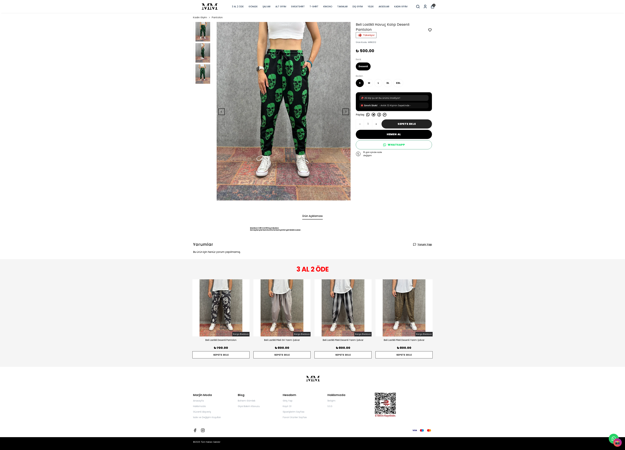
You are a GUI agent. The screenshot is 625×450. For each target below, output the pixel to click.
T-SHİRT (314, 6)
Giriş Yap (287, 400)
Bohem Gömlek (246, 400)
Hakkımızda (199, 406)
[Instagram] (203, 430)
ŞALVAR (267, 6)
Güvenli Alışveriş (202, 411)
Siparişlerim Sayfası (293, 411)
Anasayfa (198, 400)
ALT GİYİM (280, 6)
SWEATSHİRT (298, 6)
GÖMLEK (253, 6)
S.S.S (329, 406)
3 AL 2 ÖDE (238, 6)
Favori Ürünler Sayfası (295, 417)
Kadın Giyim (200, 17)
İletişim (331, 400)
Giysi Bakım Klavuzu (249, 406)
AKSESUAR (384, 6)
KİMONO (327, 6)
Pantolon (217, 17)
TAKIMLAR (342, 6)
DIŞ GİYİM (358, 6)
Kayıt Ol (287, 406)
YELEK (371, 6)
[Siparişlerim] (425, 7)
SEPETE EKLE (407, 124)
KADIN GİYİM (400, 6)
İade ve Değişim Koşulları (207, 417)
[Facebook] (195, 430)
